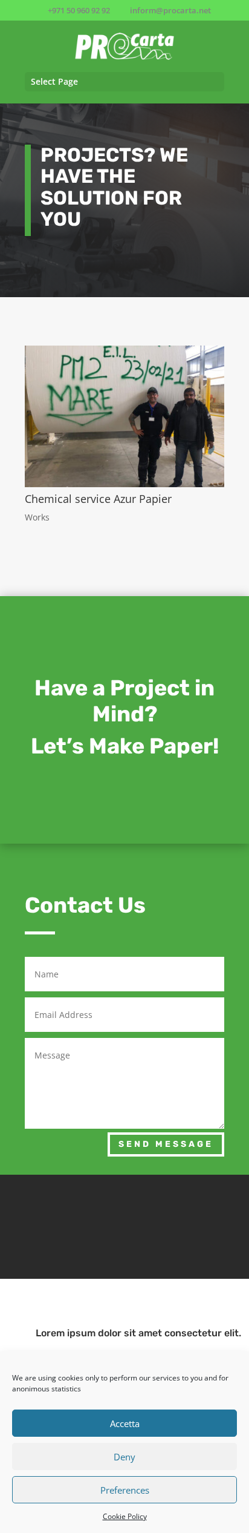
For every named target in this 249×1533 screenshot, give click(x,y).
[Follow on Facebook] (56, 1224)
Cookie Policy (125, 1516)
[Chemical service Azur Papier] (124, 416)
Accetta (125, 1423)
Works (37, 517)
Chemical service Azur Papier (98, 498)
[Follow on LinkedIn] (192, 1224)
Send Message (165, 1144)
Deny (124, 1457)
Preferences (124, 1490)
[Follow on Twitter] (124, 1224)
